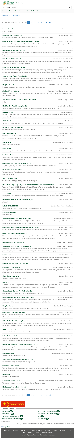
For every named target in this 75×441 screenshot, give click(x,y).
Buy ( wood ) (43, 418)
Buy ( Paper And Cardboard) (48, 413)
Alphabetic (16, 15)
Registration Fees (47, 433)
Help (37, 433)
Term (23, 433)
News (55, 430)
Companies (7, 411)
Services (39, 11)
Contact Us (24, 430)
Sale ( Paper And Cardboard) (48, 411)
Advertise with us (37, 430)
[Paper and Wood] (8, 3)
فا (45, 11)
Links (69, 430)
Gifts (40, 416)
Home (4, 11)
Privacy (30, 433)
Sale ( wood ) (7, 413)
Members (21, 11)
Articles (62, 430)
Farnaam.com (51, 435)
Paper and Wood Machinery (12, 416)
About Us (6, 430)
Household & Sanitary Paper (12, 418)
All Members (6, 15)
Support (47, 430)
